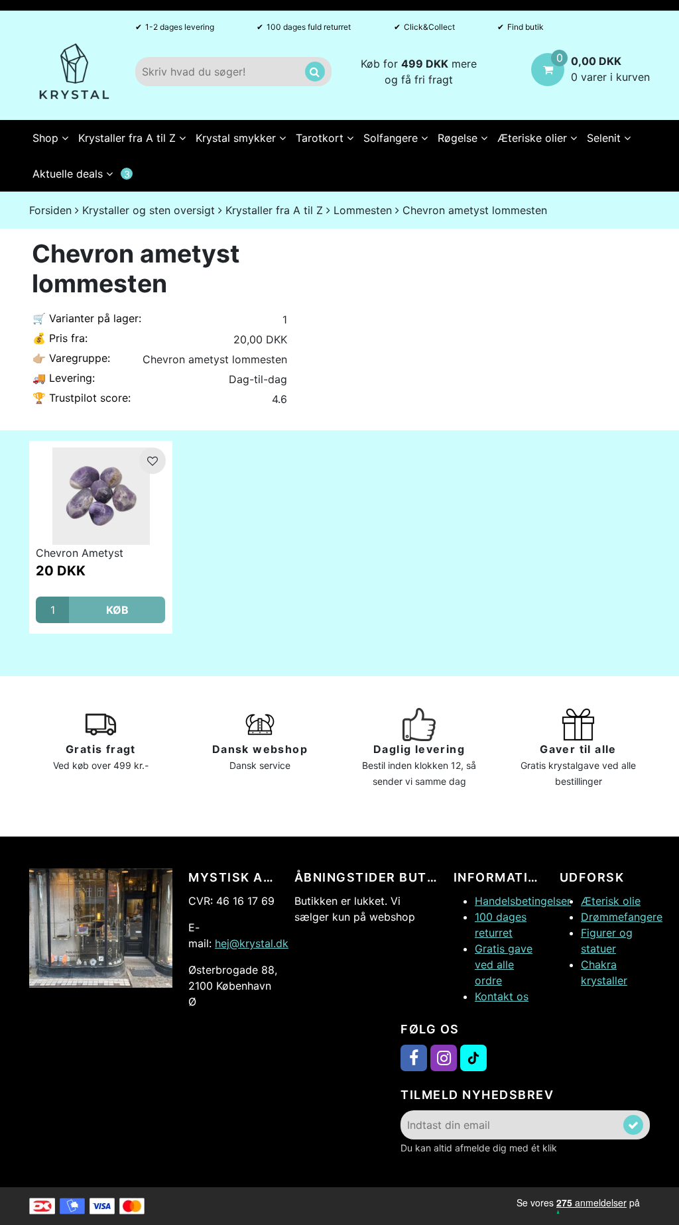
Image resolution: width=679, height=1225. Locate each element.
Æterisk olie (611, 900)
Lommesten (363, 210)
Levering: (63, 377)
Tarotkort (321, 138)
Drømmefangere (621, 916)
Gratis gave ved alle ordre (503, 964)
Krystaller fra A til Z (128, 138)
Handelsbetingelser (523, 900)
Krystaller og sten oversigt (148, 210)
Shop (47, 138)
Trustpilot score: (81, 397)
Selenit (605, 138)
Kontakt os (501, 996)
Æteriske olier (533, 138)
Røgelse (459, 138)
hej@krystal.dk (251, 943)
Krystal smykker (237, 138)
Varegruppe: (71, 358)
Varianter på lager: (86, 318)
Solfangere (392, 138)
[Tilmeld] (633, 1125)
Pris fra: (60, 338)
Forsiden (50, 210)
